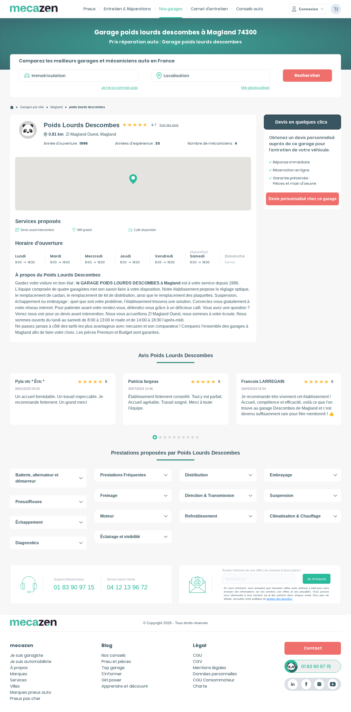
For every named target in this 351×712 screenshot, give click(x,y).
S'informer (111, 674)
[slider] (135, 125)
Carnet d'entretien (209, 9)
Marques (18, 674)
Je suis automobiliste (30, 661)
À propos (19, 668)
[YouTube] (333, 684)
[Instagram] (319, 684)
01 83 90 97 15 (316, 666)
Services (18, 680)
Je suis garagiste (26, 655)
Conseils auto (249, 9)
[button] (308, 9)
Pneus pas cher (25, 698)
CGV (197, 661)
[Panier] (336, 9)
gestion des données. (280, 598)
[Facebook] (306, 684)
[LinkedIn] (293, 684)
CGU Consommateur (214, 680)
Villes (15, 686)
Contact (313, 648)
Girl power (111, 680)
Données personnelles (215, 674)
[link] (12, 107)
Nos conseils (113, 655)
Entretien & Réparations (127, 9)
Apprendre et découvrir (124, 686)
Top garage (113, 668)
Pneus (90, 9)
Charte (200, 686)
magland (56, 107)
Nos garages (170, 9)
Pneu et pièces (116, 661)
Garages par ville (32, 107)
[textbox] (214, 75)
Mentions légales (209, 668)
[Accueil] (12, 107)
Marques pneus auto (30, 692)
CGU (197, 655)
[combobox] (210, 75)
